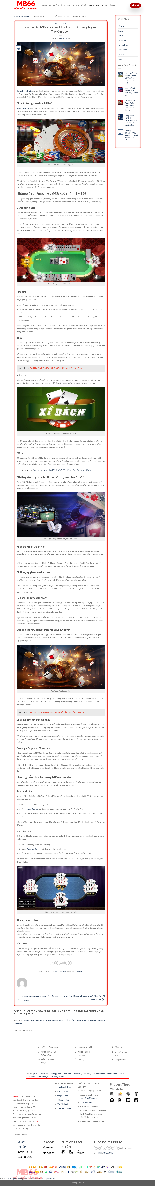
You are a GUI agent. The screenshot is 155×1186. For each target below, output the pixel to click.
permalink (80, 972)
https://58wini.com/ (50, 1076)
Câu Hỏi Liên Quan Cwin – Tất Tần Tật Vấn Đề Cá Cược (130, 105)
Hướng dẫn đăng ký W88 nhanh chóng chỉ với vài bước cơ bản (131, 135)
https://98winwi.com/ (109, 1073)
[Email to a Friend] (61, 963)
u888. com (95, 1073)
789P (28, 1076)
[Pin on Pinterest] (65, 963)
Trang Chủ (18, 16)
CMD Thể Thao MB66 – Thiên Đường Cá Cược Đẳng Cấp (131, 78)
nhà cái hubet (52, 1179)
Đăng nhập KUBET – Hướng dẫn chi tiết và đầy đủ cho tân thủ (131, 120)
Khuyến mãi (110, 5)
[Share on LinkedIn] (70, 963)
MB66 (99, 1153)
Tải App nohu (56, 1073)
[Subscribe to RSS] (105, 1148)
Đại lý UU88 (45, 1073)
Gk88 (36, 1073)
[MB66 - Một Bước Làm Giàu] (26, 5)
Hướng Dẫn (58, 5)
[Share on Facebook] (52, 963)
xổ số (83, 5)
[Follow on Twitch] (118, 1148)
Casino (91, 5)
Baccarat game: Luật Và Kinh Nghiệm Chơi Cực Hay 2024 (62, 470)
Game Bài (99, 5)
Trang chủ (46, 5)
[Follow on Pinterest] (100, 1148)
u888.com (86, 1073)
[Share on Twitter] (56, 963)
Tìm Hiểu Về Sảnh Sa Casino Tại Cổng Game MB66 (131, 91)
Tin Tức (121, 54)
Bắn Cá (76, 5)
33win (61, 1076)
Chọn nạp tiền (32, 849)
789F (9, 1178)
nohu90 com (36, 1076)
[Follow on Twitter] (96, 1148)
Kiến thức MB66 (64, 1108)
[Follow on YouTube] (109, 1148)
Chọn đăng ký (32, 809)
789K (44, 1179)
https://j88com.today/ (72, 1073)
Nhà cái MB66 (23, 108)
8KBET (123, 1073)
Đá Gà (69, 5)
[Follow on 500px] (113, 1148)
